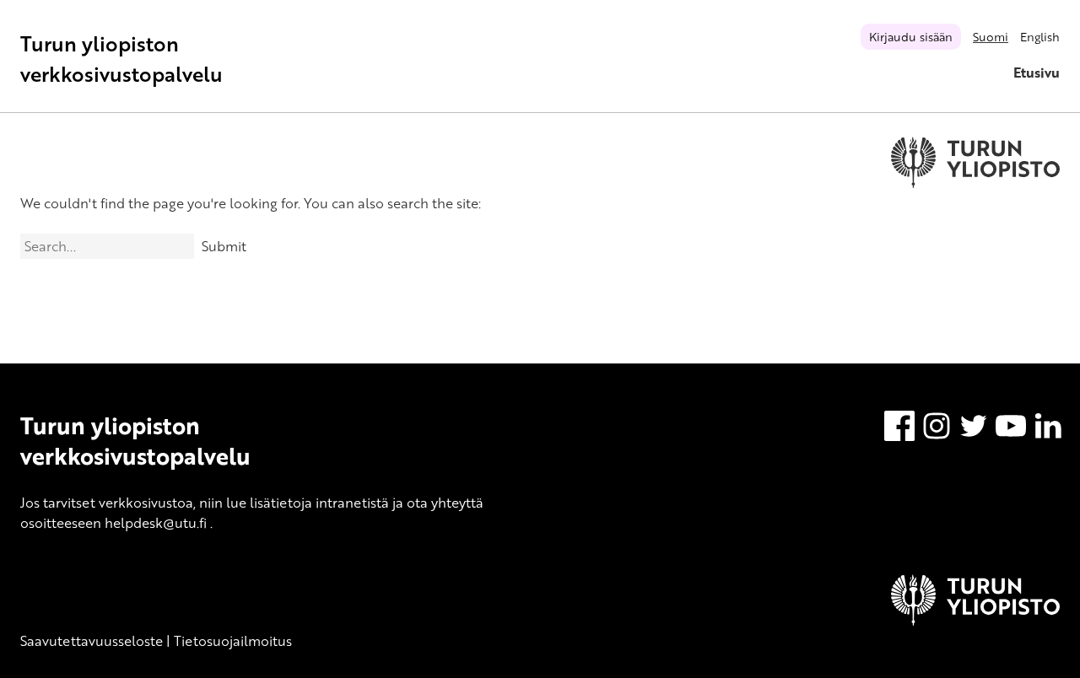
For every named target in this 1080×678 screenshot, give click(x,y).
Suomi (990, 37)
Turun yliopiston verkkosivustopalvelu (121, 59)
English (1040, 37)
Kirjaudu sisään (911, 37)
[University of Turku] (975, 621)
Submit (224, 246)
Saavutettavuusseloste (91, 641)
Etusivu (1036, 72)
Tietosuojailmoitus (233, 641)
